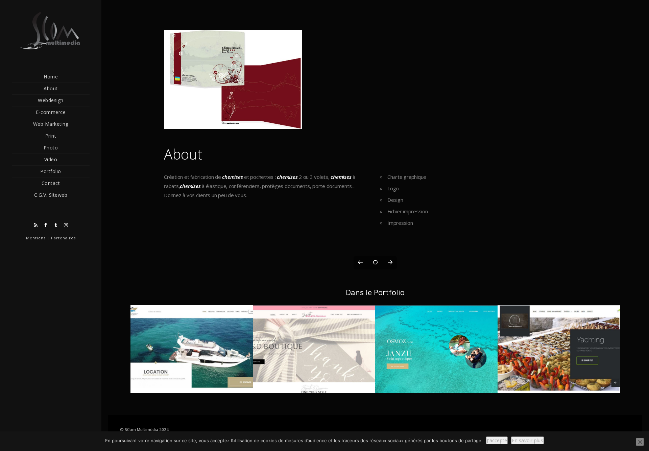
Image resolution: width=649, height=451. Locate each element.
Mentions (36, 237)
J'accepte (497, 440)
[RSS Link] (35, 225)
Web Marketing (51, 124)
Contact (51, 183)
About (51, 88)
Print (50, 136)
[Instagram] (66, 225)
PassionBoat (192, 385)
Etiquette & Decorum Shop (314, 385)
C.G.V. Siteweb (50, 195)
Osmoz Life (436, 385)
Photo (51, 147)
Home (51, 76)
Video (50, 159)
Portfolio (50, 171)
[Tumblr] (55, 225)
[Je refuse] (640, 442)
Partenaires (63, 237)
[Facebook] (45, 225)
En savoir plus (527, 440)
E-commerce (51, 112)
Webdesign (51, 100)
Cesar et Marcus (558, 385)
